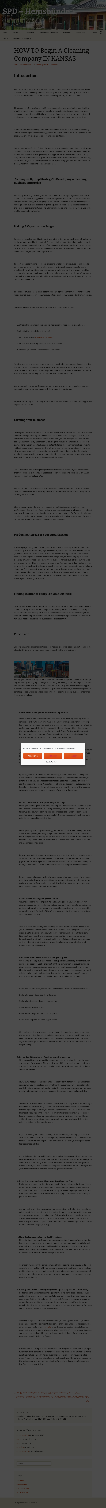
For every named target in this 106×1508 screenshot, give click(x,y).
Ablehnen (53, 756)
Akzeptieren (33, 756)
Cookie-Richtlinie (51, 762)
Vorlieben (73, 756)
